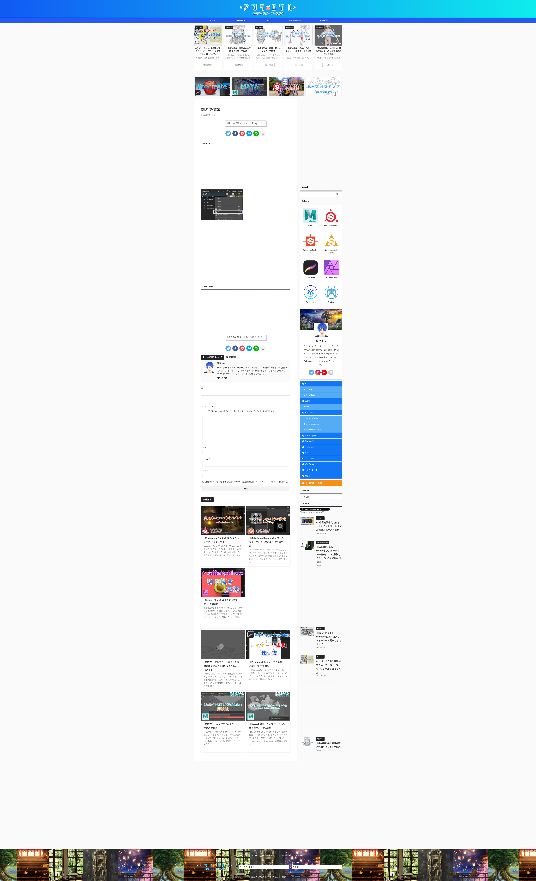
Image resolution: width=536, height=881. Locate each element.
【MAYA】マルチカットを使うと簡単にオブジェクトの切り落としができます (221, 666)
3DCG (307, 401)
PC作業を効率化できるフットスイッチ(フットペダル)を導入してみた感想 (328, 51)
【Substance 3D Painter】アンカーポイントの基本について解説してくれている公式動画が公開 (329, 554)
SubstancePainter (311, 418)
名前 (205, 447)
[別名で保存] (249, 133)
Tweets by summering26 (312, 512)
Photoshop (309, 447)
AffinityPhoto (309, 395)
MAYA (212, 20)
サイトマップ (272, 856)
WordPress (309, 464)
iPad (268, 20)
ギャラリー (298, 856)
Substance (240, 20)
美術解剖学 (324, 20)
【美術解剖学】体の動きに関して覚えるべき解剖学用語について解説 (298, 51)
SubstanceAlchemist (312, 430)
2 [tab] (261, 72)
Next (339, 48)
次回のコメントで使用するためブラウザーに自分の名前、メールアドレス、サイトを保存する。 (247, 482)
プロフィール (238, 856)
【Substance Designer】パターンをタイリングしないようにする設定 (266, 542)
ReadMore (208, 65)
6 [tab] (272, 72)
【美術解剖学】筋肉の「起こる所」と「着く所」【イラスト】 (268, 51)
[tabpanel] (208, 47)
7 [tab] (275, 72)
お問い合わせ (286, 856)
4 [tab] (267, 72)
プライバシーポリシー (255, 856)
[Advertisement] (245, 166)
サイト (205, 470)
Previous (196, 48)
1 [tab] (259, 72)
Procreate (308, 389)
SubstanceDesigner (312, 424)
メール (206, 459)
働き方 (307, 476)
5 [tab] (270, 72)
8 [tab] (278, 72)
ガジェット (309, 453)
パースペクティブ (296, 20)
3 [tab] (264, 72)
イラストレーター (312, 470)
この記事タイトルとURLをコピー (247, 123)
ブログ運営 (309, 458)
